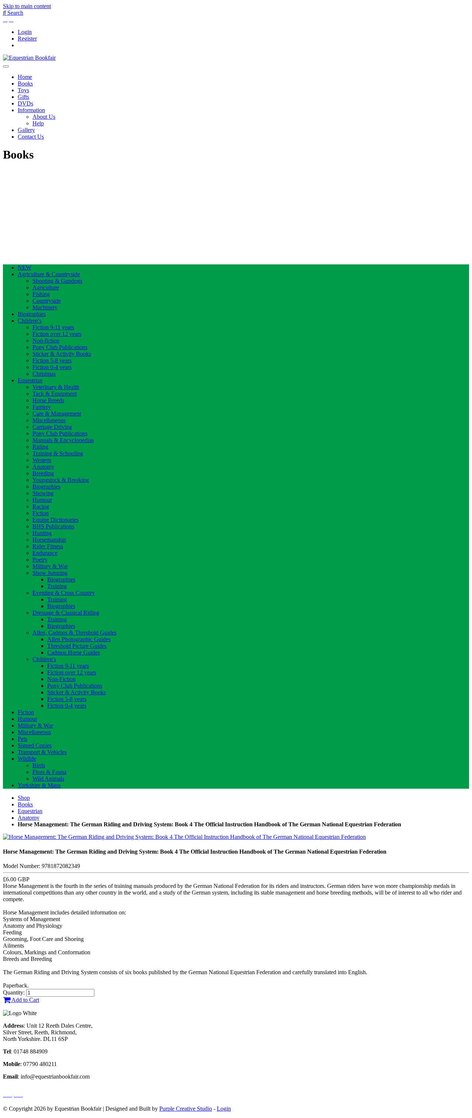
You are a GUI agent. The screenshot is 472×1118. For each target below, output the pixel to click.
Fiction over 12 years (56, 334)
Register (27, 38)
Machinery (45, 307)
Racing (40, 506)
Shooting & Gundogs (57, 281)
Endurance (45, 553)
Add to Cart (24, 1000)
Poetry (40, 559)
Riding (40, 447)
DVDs (25, 103)
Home (25, 77)
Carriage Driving (52, 427)
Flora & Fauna (49, 772)
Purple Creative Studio (185, 1108)
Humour (42, 500)
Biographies (32, 314)
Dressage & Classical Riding (65, 613)
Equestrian (30, 380)
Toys (23, 90)
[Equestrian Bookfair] (29, 58)
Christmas (44, 374)
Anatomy (43, 466)
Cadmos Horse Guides (73, 652)
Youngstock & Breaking (60, 480)
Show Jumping (49, 573)
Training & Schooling (57, 453)
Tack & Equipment (54, 393)
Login (25, 32)
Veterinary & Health (55, 387)
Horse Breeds (48, 400)
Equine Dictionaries (55, 520)
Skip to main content (27, 6)
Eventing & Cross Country (63, 593)
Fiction (40, 513)
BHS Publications (53, 526)
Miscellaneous (49, 420)
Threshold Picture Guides (77, 646)
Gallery (26, 130)
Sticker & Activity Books (61, 354)
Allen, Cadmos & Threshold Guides (74, 632)
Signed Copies (35, 745)
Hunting (42, 533)
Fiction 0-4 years (52, 367)
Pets (22, 739)
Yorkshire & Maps (39, 785)
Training (57, 586)
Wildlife (27, 759)
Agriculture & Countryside (49, 274)
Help (38, 123)
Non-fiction (45, 340)
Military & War (50, 566)
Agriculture (45, 287)
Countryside (46, 301)
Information (31, 110)
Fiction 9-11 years (53, 327)
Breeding (43, 473)
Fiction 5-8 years (52, 360)
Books (25, 83)
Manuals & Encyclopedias (63, 440)
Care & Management (56, 413)
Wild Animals (48, 778)
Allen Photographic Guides (79, 639)
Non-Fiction (61, 679)
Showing (42, 493)
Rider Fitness (47, 546)
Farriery (41, 407)
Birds (38, 765)
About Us (43, 117)
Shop (24, 798)
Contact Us (31, 136)
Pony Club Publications (59, 347)
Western (41, 460)
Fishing (41, 294)
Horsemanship (49, 540)
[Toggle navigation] (6, 66)
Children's (29, 320)
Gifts (23, 97)
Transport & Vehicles (42, 752)
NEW (24, 267)
